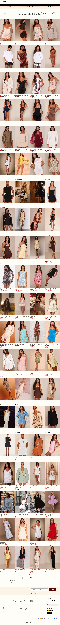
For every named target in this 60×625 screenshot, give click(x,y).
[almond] (15, 461)
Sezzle (3, 608)
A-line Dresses (5, 13)
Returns (3, 601)
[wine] (15, 235)
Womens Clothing (10, 9)
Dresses (15, 9)
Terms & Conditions (22, 600)
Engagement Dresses (38, 14)
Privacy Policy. (34, 593)
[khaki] (0, 404)
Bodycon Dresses (21, 14)
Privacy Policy (22, 601)
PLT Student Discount (13, 601)
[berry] (15, 489)
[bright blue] (47, 347)
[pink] (18, 235)
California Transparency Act (23, 608)
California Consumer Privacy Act (24, 609)
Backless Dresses (16, 13)
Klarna (3, 607)
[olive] (17, 489)
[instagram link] (47, 600)
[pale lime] (17, 461)
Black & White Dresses (44, 13)
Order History (31, 600)
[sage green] (45, 545)
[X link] (56, 600)
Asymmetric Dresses (10, 13)
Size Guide (3, 602)
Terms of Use (21, 607)
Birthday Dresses (34, 13)
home (3, 9)
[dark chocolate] (18, 489)
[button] (54, 2)
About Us (12, 600)
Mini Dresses (18, 9)
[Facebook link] (49, 600)
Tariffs (21, 606)
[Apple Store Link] (50, 613)
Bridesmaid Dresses (30, 14)
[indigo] (18, 432)
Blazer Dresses (50, 13)
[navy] (20, 179)
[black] (2, 207)
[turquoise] (15, 179)
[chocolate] (19, 179)
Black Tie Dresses (39, 13)
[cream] (19, 235)
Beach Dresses (29, 13)
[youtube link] (52, 600)
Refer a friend (31, 602)
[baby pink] (0, 376)
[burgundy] (0, 207)
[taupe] (45, 179)
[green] (48, 319)
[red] (49, 235)
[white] (45, 319)
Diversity (12, 602)
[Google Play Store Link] (50, 610)
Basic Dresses (25, 13)
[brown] (0, 263)
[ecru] (15, 432)
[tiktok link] (54, 600)
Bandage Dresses (21, 13)
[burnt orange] (18, 179)
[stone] (48, 179)
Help (3, 600)
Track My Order (31, 601)
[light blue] (15, 545)
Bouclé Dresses (25, 14)
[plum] (21, 179)
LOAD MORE (30, 577)
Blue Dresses (53, 13)
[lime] (17, 179)
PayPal (3, 606)
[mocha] (18, 461)
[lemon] (47, 179)
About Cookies (22, 602)
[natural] (0, 347)
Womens (6, 9)
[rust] (49, 179)
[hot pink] (48, 235)
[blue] (18, 291)
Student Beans (4, 609)
